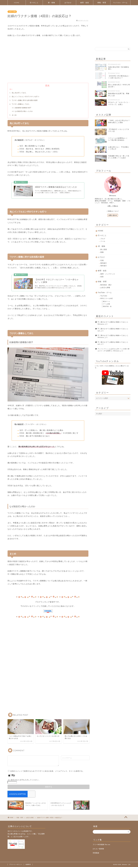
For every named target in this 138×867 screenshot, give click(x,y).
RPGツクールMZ (106, 298)
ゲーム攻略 (106, 304)
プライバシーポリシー (15, 864)
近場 (102, 260)
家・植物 (51, 3)
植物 (102, 252)
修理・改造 (84, 3)
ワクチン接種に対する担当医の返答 (24, 100)
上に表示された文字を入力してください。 (24, 780)
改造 (102, 276)
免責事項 (28, 864)
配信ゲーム (106, 301)
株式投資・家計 (106, 285)
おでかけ (68, 3)
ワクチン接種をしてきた (20, 104)
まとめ (14, 115)
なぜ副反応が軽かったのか (24, 111)
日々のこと (34, 3)
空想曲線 (96, 853)
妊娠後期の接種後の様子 (23, 108)
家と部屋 (103, 249)
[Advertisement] (48, 63)
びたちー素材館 (98, 849)
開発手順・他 (107, 306)
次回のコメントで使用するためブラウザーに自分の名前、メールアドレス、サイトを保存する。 (47, 771)
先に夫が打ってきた (18, 93)
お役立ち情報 (12, 11)
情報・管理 (101, 3)
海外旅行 (103, 266)
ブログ (102, 239)
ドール (102, 241)
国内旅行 (103, 263)
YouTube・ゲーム (120, 3)
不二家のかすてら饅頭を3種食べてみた (112, 322)
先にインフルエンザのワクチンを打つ (25, 96)
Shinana (101, 324)
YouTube (103, 296)
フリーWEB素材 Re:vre (101, 844)
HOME (16, 3)
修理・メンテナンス (107, 274)
